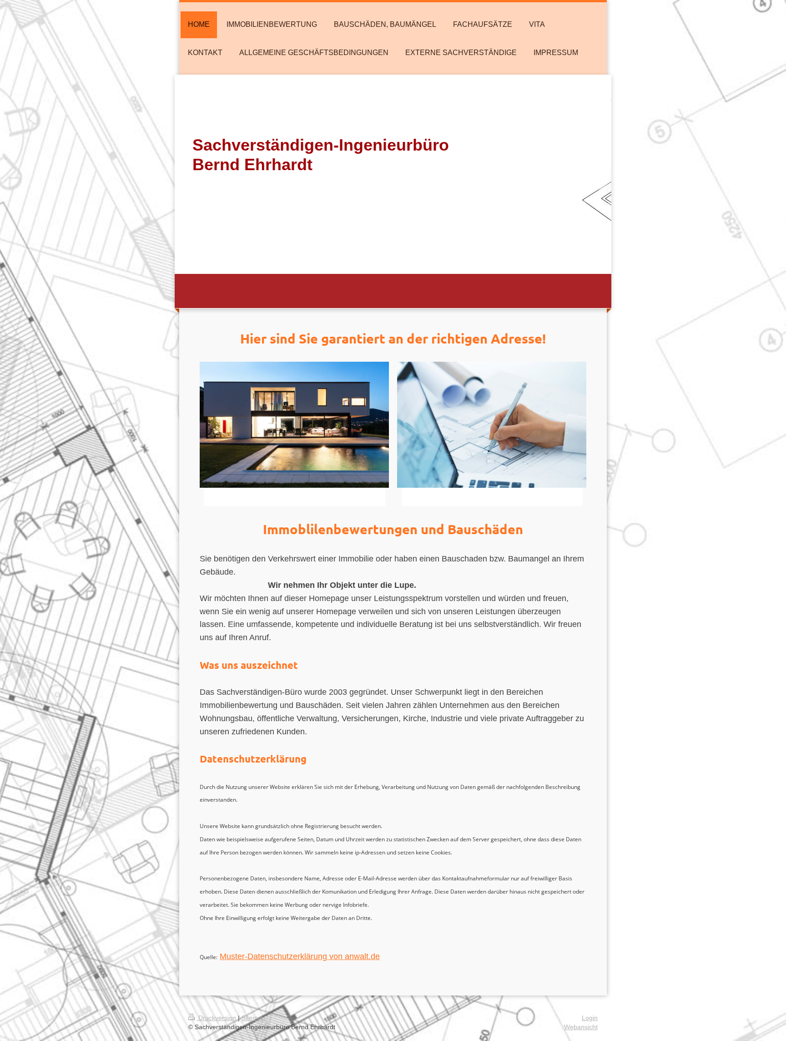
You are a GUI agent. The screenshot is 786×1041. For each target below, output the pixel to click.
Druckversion (217, 1017)
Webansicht (581, 1027)
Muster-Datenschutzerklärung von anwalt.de (300, 956)
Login (590, 1017)
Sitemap (253, 1017)
